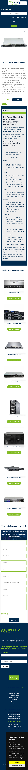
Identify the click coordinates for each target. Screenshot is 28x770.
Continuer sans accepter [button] (15, 734)
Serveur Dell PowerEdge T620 (14, 416)
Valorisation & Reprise (14, 721)
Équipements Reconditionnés (14, 688)
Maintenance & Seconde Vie (14, 709)
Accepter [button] (17, 762)
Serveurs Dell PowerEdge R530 (14, 323)
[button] (25, 31)
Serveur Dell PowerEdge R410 (14, 477)
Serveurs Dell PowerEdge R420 (14, 381)
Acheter (4, 615)
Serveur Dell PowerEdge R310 (14, 508)
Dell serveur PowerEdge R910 (14, 446)
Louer (9, 615)
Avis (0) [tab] (5, 113)
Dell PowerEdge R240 (14, 292)
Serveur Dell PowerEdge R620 (14, 354)
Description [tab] (6, 110)
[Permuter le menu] (14, 21)
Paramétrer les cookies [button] (16, 765)
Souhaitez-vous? (5, 613)
